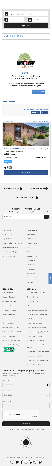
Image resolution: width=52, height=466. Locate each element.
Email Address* (7, 391)
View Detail (26, 172)
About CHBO (31, 234)
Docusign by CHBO (9, 310)
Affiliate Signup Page (9, 252)
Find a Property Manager (11, 341)
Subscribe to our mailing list (26, 209)
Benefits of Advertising (10, 247)
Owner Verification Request (12, 345)
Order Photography (9, 336)
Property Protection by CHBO (37, 310)
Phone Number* (7, 401)
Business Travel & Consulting (37, 365)
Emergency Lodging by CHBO (37, 332)
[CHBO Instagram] (26, 462)
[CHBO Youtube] (17, 462)
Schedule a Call (37, 188)
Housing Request (32, 297)
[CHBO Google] (40, 462)
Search (27, 26)
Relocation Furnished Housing (37, 327)
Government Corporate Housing (38, 352)
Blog (28, 247)
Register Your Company (10, 327)
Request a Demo (8, 306)
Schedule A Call (32, 306)
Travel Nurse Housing (34, 336)
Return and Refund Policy (35, 278)
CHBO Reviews (32, 239)
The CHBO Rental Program (36, 293)
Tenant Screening (8, 314)
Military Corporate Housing (36, 341)
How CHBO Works (8, 234)
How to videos (7, 319)
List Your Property (33, 301)
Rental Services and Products (37, 319)
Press (28, 252)
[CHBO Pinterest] (35, 462)
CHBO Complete (32, 256)
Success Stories (32, 243)
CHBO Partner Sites (9, 256)
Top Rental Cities (8, 239)
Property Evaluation (9, 297)
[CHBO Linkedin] (30, 462)
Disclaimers (31, 274)
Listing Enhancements (34, 323)
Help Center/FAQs (8, 293)
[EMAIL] (46, 217)
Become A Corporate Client (12, 243)
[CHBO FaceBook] (12, 462)
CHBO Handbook (8, 323)
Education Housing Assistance (37, 360)
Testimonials (31, 261)
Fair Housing (31, 265)
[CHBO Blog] (21, 462)
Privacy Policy (32, 269)
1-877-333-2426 (12, 188)
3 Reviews (8, 161)
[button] (5, 134)
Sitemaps (30, 282)
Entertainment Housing (35, 356)
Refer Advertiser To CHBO (11, 332)
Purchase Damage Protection (37, 314)
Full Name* (6, 380)
